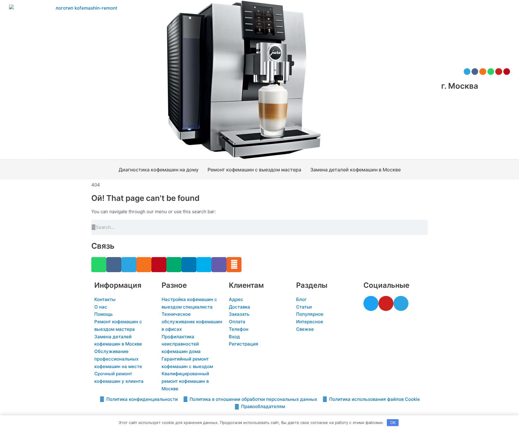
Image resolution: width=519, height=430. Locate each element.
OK (393, 422)
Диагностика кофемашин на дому (159, 170)
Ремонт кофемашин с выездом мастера (254, 170)
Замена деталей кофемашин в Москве (355, 170)
